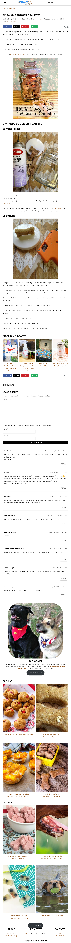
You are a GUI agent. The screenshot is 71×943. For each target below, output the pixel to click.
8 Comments (11, 21)
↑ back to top (35, 925)
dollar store (57, 208)
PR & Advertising (59, 936)
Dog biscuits (7, 203)
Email (5, 436)
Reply (63, 464)
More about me (35, 673)
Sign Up (27, 933)
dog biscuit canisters (17, 54)
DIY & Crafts (13, 8)
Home (5, 8)
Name (5, 429)
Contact (59, 933)
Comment (7, 399)
